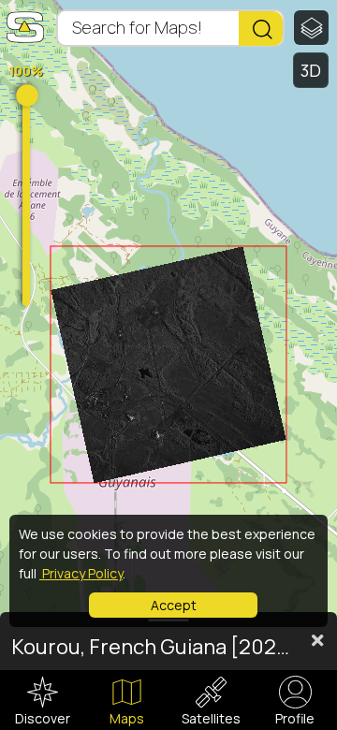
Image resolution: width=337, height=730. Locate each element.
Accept (174, 605)
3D (311, 70)
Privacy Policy (81, 573)
